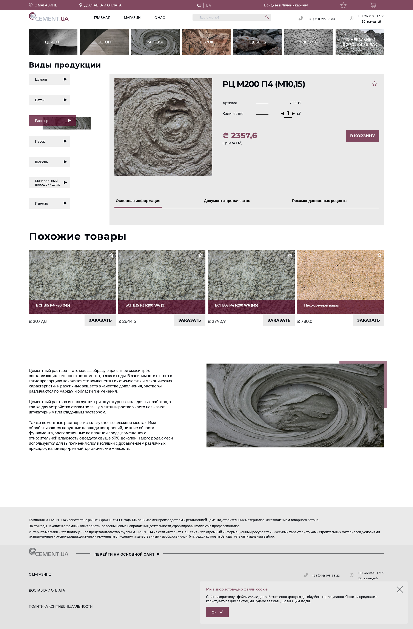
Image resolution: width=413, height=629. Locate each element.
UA (208, 5)
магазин (132, 17)
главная (102, 17)
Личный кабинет (295, 5)
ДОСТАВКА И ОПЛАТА (103, 5)
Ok (214, 612)
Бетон (40, 100)
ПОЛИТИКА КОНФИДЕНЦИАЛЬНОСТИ (61, 606)
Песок (40, 141)
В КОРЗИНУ (362, 136)
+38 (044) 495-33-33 (321, 19)
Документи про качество (227, 200)
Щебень (41, 162)
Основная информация (138, 200)
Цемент (41, 79)
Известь (41, 203)
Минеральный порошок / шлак (47, 182)
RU (199, 5)
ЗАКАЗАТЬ (100, 320)
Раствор (41, 121)
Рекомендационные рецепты (319, 200)
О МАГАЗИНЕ (45, 5)
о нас (159, 17)
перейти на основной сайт (124, 554)
